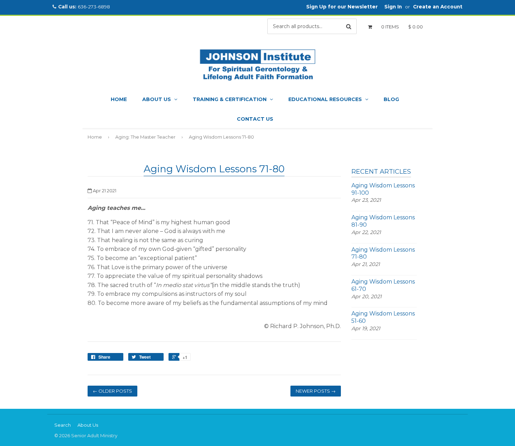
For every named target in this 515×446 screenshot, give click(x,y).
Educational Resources (325, 99)
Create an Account (437, 6)
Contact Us (255, 119)
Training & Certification (230, 99)
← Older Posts (112, 391)
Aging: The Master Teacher (145, 137)
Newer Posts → (316, 391)
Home (119, 99)
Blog (391, 99)
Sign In (393, 6)
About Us (157, 99)
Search (62, 425)
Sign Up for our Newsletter (342, 6)
